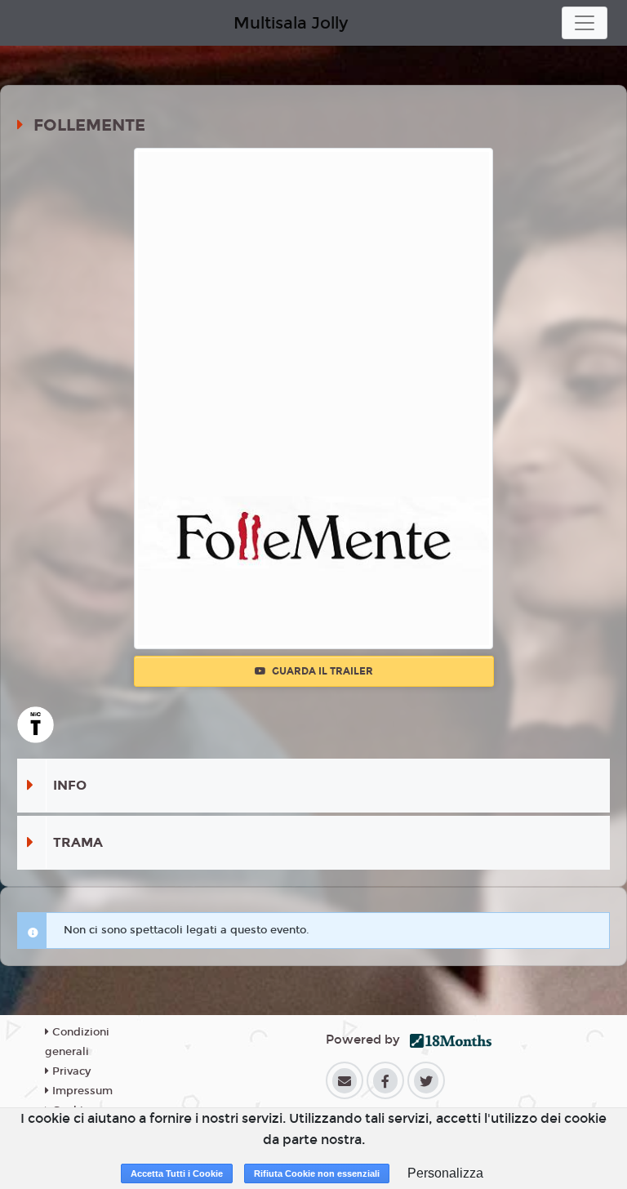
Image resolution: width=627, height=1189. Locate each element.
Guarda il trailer (321, 671)
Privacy (70, 1071)
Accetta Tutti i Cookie (177, 1173)
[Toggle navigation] (584, 23)
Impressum (81, 1091)
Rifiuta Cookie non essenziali (317, 1173)
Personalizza (445, 1173)
